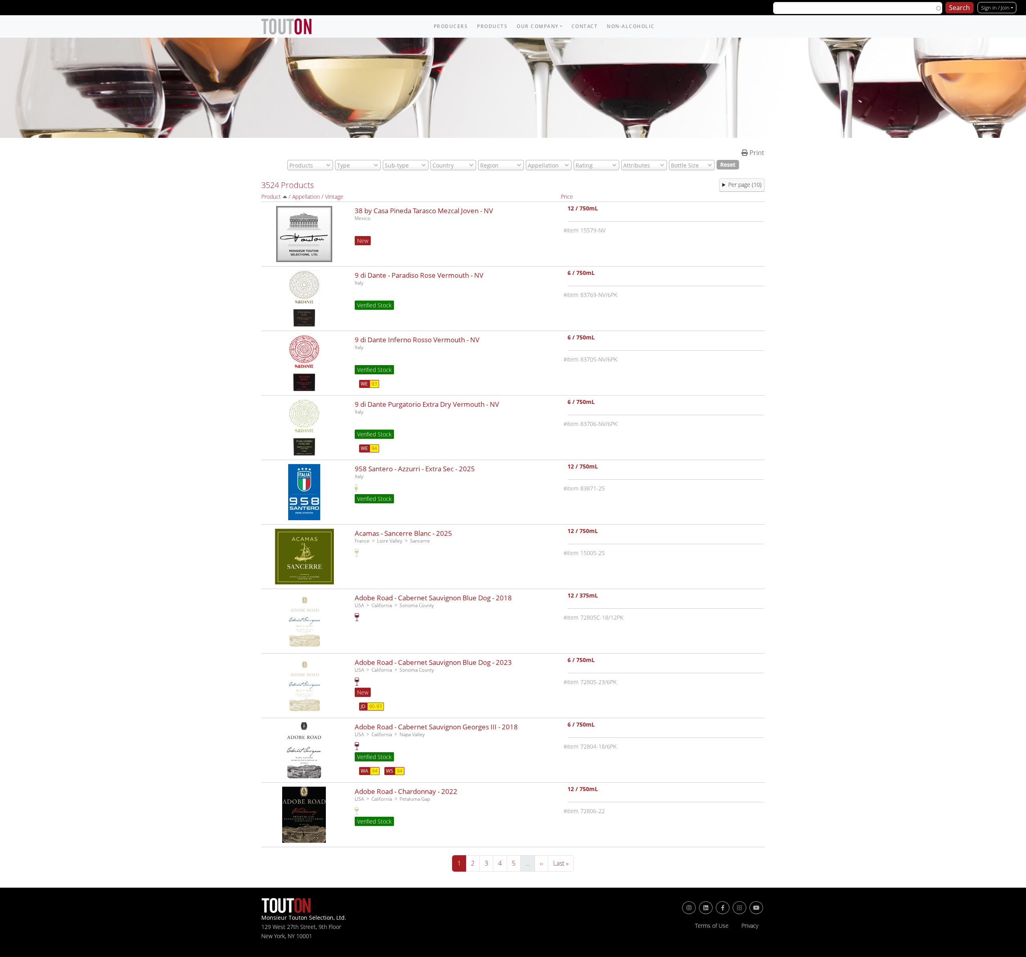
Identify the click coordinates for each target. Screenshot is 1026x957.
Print (756, 152)
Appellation (306, 196)
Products (492, 26)
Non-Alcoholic (631, 26)
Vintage (334, 196)
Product (271, 196)
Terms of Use (712, 925)
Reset (727, 164)
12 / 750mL (583, 209)
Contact (585, 26)
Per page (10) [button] (744, 184)
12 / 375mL (583, 596)
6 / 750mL (581, 274)
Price (567, 196)
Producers (451, 26)
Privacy (749, 925)
